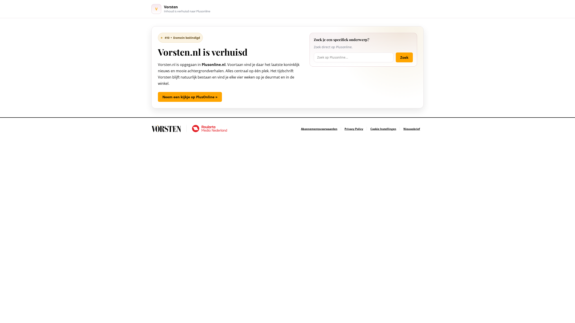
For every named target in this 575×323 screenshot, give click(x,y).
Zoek (404, 57)
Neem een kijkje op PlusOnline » (189, 97)
